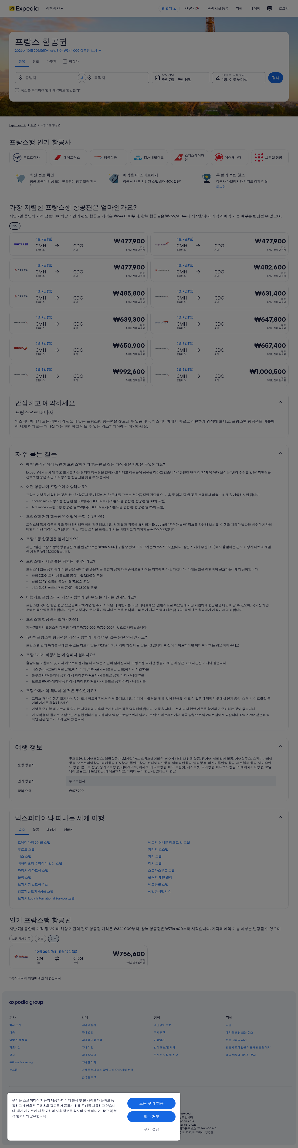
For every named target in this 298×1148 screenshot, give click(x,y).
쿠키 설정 (151, 1129)
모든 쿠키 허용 (151, 1103)
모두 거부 (151, 1116)
